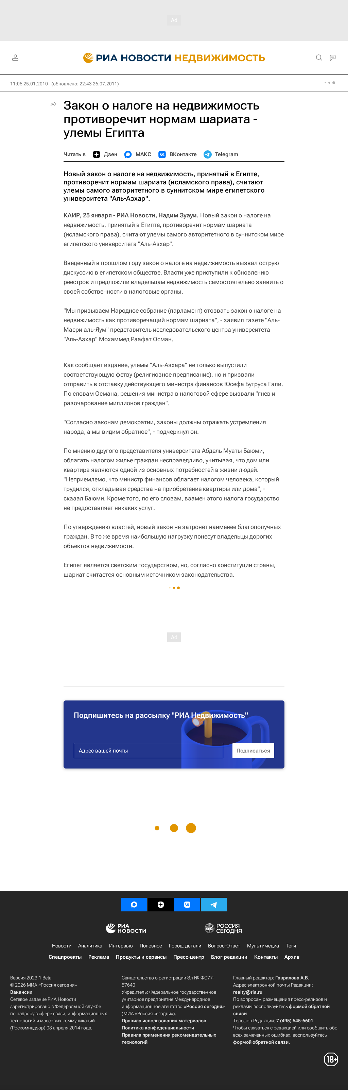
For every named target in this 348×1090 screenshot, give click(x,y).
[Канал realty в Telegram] (214, 904)
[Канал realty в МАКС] (134, 904)
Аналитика (90, 946)
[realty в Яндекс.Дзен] (161, 904)
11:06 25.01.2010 (29, 83)
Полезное (151, 946)
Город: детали (185, 946)
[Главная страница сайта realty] (174, 58)
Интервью (121, 946)
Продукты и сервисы (141, 957)
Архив (291, 957)
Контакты (266, 957)
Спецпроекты (65, 957)
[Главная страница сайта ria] (123, 58)
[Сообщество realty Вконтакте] (187, 904)
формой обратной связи (261, 1042)
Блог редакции (229, 957)
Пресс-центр (188, 957)
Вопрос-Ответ (224, 946)
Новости (61, 946)
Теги (291, 946)
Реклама (98, 957)
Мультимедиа (263, 946)
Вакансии (21, 992)
